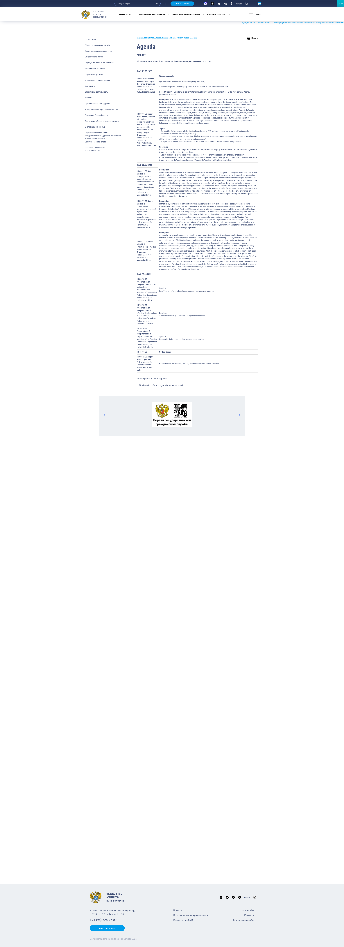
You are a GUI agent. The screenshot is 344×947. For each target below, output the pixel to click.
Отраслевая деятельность (96, 92)
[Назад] (104, 415)
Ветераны (89, 98)
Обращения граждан (94, 74)
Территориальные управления (186, 14)
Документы (90, 86)
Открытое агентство (216, 14)
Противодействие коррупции (97, 103)
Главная (140, 38)
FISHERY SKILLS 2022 (152, 38)
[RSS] (246, 3)
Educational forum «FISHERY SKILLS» (176, 38)
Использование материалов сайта (190, 915)
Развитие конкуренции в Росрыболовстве (96, 149)
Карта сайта (248, 910)
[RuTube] (239, 3)
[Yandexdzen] (212, 3)
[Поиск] (157, 4)
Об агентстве (125, 14)
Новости (177, 910)
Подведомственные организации (99, 63)
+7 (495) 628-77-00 (103, 920)
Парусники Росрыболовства (97, 115)
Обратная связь (182, 4)
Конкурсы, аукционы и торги (97, 80)
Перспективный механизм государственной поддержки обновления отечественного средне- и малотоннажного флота (103, 137)
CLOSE (340, 3)
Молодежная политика (95, 68)
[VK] (225, 3)
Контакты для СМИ (183, 920)
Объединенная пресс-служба (151, 14)
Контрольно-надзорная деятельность (101, 109)
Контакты (249, 915)
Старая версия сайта (243, 920)
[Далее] (239, 415)
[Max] (205, 3)
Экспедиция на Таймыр (95, 127)
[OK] (231, 3)
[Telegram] (219, 3)
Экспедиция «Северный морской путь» (102, 121)
